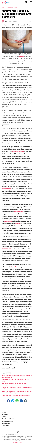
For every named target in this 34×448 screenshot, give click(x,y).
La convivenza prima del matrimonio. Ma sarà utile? (15, 380)
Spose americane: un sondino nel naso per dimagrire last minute (17, 376)
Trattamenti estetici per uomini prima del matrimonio (14, 384)
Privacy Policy (6, 423)
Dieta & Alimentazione (7, 7)
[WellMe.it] (5, 2)
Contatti (4, 416)
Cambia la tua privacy (17, 442)
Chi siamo (4, 412)
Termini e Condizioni (7, 421)
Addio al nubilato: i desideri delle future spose (16, 395)
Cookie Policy (5, 425)
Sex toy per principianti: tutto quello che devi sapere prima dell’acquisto (16, 392)
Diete (15, 7)
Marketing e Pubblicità (8, 419)
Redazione (5, 414)
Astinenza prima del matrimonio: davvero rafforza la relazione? (17, 388)
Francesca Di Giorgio (11, 21)
